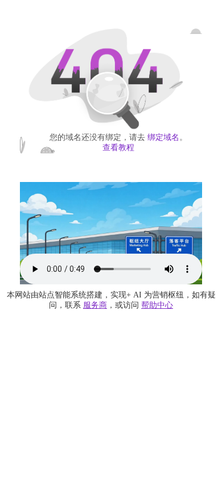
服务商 (95, 305)
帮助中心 (157, 305)
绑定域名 (163, 137)
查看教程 (118, 147)
